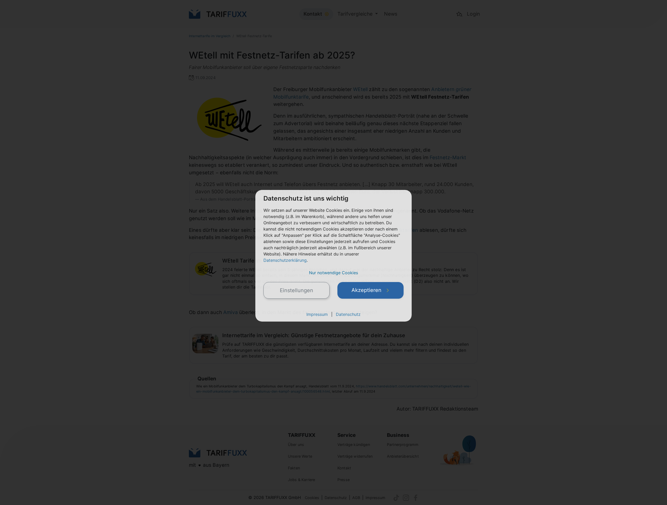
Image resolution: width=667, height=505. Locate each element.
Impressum (317, 314)
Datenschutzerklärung (285, 260)
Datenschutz (348, 314)
